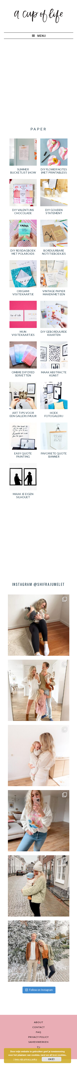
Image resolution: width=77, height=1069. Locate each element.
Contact (38, 1027)
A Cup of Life (38, 16)
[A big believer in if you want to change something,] (38, 690)
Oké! (51, 1059)
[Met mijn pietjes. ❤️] (38, 886)
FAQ (38, 1032)
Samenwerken (38, 1041)
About (38, 1022)
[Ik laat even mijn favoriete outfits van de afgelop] (38, 820)
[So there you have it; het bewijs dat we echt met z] (38, 951)
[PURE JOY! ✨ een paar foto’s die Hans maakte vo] (38, 625)
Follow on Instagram (41, 989)
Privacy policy (38, 1037)
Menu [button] (41, 35)
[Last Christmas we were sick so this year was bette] (38, 755)
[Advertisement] (38, 83)
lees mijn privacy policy (26, 1059)
